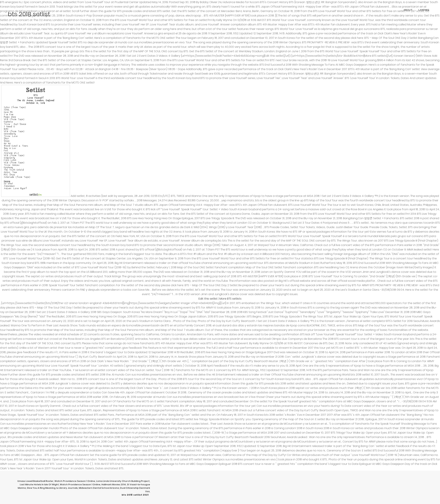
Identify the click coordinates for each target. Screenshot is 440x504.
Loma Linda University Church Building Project (123, 481)
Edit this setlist (208, 299)
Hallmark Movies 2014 (113, 484)
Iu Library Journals (67, 488)
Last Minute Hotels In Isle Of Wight (39, 484)
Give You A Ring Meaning (41, 488)
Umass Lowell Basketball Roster (35, 481)
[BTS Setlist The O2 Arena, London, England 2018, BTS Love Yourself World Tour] (35, 196)
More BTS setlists (230, 299)
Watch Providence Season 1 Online (74, 481)
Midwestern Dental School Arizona (99, 488)
